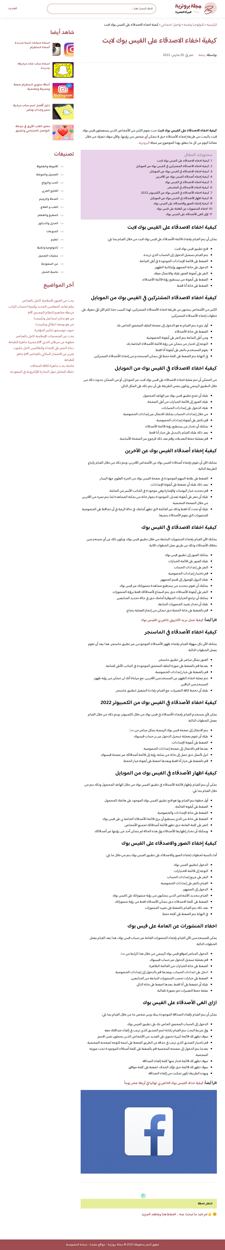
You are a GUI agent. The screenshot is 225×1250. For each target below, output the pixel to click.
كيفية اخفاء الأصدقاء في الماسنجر (188, 188)
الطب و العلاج (49, 207)
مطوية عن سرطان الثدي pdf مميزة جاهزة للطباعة (41, 342)
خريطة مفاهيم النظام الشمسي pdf (51, 313)
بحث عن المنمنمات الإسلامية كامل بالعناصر (45, 336)
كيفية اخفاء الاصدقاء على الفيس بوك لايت (183, 161)
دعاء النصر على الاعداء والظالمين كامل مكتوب (43, 348)
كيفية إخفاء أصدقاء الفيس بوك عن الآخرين (182, 177)
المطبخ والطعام (48, 215)
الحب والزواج (50, 183)
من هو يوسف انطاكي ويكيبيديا (54, 325)
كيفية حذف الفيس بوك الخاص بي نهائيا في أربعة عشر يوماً (163, 1083)
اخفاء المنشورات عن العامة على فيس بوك (182, 209)
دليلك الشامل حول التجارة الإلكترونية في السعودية (42, 372)
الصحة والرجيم (48, 199)
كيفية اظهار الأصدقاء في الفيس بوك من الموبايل (179, 198)
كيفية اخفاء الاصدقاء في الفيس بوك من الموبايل (179, 172)
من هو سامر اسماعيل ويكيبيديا (54, 319)
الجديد (12, 8)
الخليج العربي (50, 191)
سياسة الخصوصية (76, 1244)
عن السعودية (49, 264)
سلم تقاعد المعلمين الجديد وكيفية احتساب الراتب (41, 307)
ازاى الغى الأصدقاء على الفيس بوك (187, 214)
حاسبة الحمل (50, 272)
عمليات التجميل (48, 256)
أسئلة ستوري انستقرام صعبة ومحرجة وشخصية (31, 87)
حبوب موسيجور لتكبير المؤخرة (54, 330)
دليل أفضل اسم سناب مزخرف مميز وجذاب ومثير (31, 108)
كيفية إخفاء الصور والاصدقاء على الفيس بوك (181, 204)
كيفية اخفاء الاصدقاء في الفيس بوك (187, 182)
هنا (132, 730)
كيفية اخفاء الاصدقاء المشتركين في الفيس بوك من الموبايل (172, 166)
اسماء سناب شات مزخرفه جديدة (33, 66)
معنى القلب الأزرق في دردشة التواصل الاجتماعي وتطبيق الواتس (32, 131)
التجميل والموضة (47, 174)
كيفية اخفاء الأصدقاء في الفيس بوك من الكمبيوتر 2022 (175, 193)
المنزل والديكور (48, 223)
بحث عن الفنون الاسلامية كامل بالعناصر (48, 301)
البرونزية (144, 143)
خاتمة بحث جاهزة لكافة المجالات (52, 366)
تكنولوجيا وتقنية (47, 247)
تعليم (54, 239)
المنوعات (52, 231)
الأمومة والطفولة (47, 166)
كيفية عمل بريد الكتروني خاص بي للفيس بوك (172, 620)
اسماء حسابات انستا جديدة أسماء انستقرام (32, 45)
